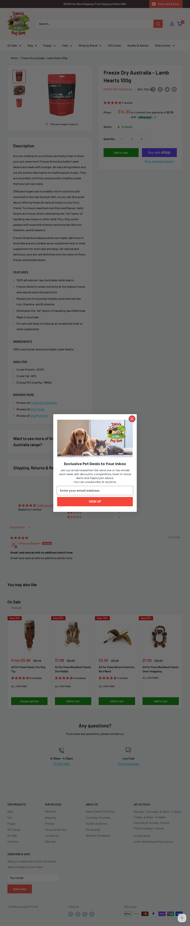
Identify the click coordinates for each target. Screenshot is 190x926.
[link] (95, 439)
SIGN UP (95, 501)
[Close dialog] (132, 419)
